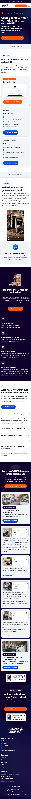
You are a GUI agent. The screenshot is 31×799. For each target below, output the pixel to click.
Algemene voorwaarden (15, 794)
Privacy (7, 794)
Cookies (24, 794)
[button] (6, 55)
